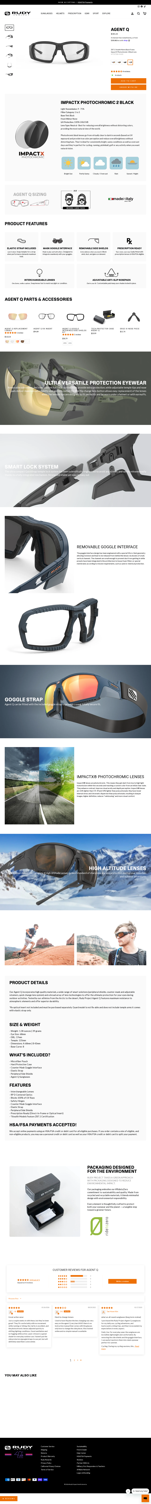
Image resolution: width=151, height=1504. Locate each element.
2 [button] (74, 1360)
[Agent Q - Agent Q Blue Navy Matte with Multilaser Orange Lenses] (7, 1421)
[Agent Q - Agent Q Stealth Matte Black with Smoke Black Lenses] (17, 1421)
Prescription (74, 13)
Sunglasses (46, 13)
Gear (87, 13)
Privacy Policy (46, 1463)
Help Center (81, 1453)
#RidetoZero (121, 1189)
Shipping (44, 1450)
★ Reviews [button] (8, 1499)
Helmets (60, 13)
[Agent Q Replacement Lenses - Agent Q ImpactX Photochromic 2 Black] (12, 341)
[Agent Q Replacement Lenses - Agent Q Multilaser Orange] (17, 341)
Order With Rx (129, 87)
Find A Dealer (82, 1450)
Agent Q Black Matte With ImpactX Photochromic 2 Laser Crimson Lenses (119, 62)
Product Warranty (48, 1456)
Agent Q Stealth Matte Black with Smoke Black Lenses (124, 62)
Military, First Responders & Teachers (91, 1466)
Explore (106, 13)
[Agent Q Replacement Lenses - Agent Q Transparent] (27, 341)
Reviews (80, 1460)
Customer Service (47, 1446)
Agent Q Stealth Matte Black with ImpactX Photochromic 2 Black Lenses (130, 62)
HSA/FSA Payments (84, 1456)
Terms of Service (47, 1470)
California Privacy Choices (51, 1466)
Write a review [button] (122, 1281)
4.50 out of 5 (35, 1280)
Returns (44, 1453)
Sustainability (82, 1446)
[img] (14, 1308)
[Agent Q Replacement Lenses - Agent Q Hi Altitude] (22, 341)
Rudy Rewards (46, 1460)
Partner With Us (83, 1463)
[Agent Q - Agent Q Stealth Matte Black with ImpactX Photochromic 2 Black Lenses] (22, 1421)
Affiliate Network (83, 1470)
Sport (96, 13)
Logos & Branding (83, 1473)
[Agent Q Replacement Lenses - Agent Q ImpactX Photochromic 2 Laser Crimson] (7, 341)
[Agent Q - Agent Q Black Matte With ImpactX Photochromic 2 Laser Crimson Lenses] (12, 1421)
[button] (117, 71)
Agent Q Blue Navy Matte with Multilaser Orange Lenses (113, 62)
